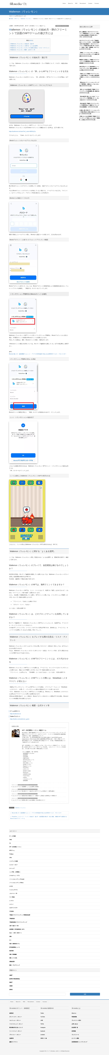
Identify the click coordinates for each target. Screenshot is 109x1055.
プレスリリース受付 (76, 1020)
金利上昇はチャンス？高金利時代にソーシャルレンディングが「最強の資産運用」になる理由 (89, 68)
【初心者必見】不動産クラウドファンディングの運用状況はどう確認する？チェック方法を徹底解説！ (89, 105)
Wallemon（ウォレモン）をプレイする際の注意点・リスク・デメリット (29, 47)
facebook (43, 1031)
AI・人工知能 (12, 836)
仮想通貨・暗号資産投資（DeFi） (17, 929)
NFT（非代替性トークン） (15, 846)
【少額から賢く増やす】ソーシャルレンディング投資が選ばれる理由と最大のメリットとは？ (89, 112)
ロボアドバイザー (13, 907)
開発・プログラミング (14, 965)
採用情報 (74, 1031)
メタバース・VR (13, 893)
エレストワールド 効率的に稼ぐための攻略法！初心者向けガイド (29, 800)
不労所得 (11, 911)
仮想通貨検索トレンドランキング (79, 1041)
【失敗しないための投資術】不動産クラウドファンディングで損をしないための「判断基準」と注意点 (89, 118)
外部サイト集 (44, 1038)
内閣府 (11, 986)
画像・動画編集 (13, 954)
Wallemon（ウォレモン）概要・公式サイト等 (22, 49)
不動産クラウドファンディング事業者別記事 (19, 915)
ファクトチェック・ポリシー (16, 1024)
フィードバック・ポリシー (15, 1031)
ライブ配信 (12, 897)
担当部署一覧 (75, 1027)
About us (74, 1013)
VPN (10, 857)
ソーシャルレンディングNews (16, 882)
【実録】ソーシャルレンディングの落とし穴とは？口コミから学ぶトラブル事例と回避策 (89, 54)
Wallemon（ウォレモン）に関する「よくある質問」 (24, 45)
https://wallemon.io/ (15, 713)
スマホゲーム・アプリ (14, 875)
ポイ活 (11, 886)
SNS (24, 1001)
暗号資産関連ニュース (14, 947)
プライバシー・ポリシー (15, 1034)
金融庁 (11, 975)
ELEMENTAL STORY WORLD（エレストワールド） (27, 784)
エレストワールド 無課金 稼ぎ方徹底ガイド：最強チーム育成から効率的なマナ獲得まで (35, 795)
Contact (38, 1001)
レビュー (11, 904)
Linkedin (43, 1034)
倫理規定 (11, 1013)
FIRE (10, 839)
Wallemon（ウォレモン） (62, 25)
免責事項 (11, 1038)
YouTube (43, 1016)
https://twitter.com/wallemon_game (19, 719)
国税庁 (11, 982)
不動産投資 (12, 918)
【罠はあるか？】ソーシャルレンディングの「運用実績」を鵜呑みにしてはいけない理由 (89, 84)
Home (11, 1001)
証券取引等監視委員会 (14, 978)
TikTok (42, 1024)
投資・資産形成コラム (14, 943)
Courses (45, 1001)
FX (10, 843)
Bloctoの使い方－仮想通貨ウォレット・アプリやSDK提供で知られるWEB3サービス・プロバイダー (37, 354)
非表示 (31, 40)
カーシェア (12, 868)
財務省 (11, 989)
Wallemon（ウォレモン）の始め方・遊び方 (22, 43)
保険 (10, 936)
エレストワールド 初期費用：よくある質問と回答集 (26, 786)
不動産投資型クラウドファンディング (18, 922)
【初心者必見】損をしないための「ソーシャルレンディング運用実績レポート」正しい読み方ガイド (89, 98)
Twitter (42, 1013)
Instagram (43, 1027)
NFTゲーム (12, 850)
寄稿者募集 (74, 1016)
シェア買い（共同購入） (15, 872)
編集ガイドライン (13, 1041)
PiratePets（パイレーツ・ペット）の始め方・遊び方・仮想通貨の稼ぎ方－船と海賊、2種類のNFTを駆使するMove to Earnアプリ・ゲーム (38, 817)
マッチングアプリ (13, 889)
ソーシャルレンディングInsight (16, 879)
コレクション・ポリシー (15, 1020)
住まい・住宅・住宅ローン (15, 932)
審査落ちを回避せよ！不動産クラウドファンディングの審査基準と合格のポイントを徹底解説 (89, 61)
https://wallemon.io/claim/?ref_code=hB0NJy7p (22, 131)
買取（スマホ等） (13, 958)
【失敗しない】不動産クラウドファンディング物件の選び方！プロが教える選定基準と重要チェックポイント (89, 75)
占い (10, 940)
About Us (18, 1001)
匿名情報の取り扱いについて (16, 1027)
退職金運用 (12, 961)
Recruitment (31, 1001)
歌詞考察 (11, 950)
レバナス (11, 900)
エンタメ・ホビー (13, 864)
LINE (42, 1020)
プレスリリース (75, 1034)
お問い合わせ (75, 1024)
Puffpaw (11, 854)
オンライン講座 (75, 1038)
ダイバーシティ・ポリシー (15, 1016)
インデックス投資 (13, 861)
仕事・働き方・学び (14, 925)
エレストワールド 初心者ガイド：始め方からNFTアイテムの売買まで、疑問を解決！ (34, 791)
